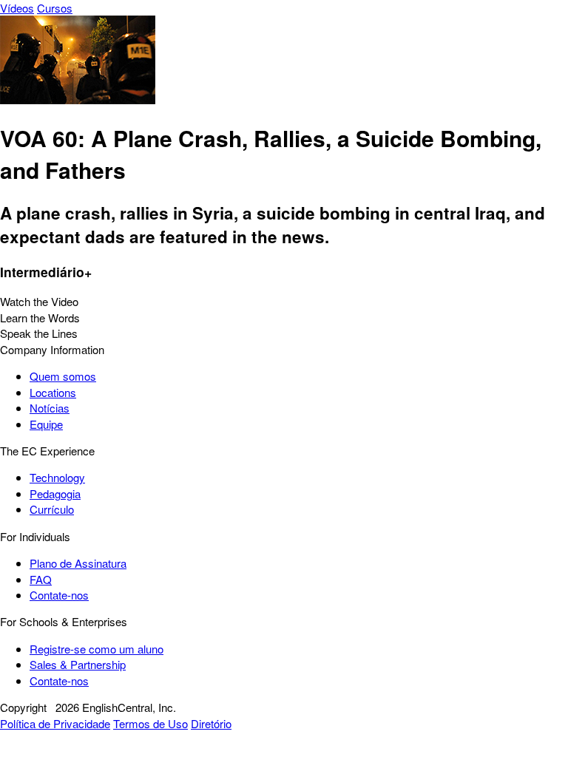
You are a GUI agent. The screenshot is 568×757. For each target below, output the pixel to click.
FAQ (41, 579)
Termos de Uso (150, 723)
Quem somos (63, 376)
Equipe (46, 424)
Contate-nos (59, 594)
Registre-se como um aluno (96, 648)
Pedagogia (55, 493)
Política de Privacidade (55, 723)
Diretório (211, 723)
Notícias (50, 407)
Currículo (52, 509)
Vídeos (17, 8)
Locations (53, 392)
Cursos (54, 8)
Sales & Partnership (78, 664)
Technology (57, 477)
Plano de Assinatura (78, 563)
